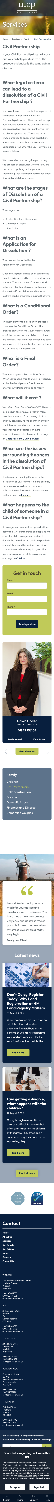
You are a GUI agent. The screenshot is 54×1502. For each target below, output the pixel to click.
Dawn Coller (27, 721)
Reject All (39, 1487)
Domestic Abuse (17, 802)
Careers (6, 1257)
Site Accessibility (11, 1435)
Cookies (36, 1439)
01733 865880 (10, 1389)
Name (10, 580)
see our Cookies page (27, 1475)
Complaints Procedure (32, 1435)
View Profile (39, 739)
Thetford (8, 1401)
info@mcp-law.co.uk (14, 1298)
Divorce (12, 797)
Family (27, 39)
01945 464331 (10, 1293)
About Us (7, 1236)
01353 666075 (10, 1326)
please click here (42, 1478)
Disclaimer (8, 1439)
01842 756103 (27, 730)
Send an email (15, 739)
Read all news (27, 1173)
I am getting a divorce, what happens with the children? (26, 1103)
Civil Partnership (18, 787)
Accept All (15, 1487)
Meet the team (27, 751)
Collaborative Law (19, 792)
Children (20, 558)
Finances (26, 495)
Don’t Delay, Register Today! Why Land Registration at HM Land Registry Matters (26, 1001)
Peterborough (11, 1368)
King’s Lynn (8, 1338)
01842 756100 (10, 1420)
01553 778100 (10, 1356)
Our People (8, 1245)
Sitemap (46, 1439)
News (5, 1253)
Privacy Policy (23, 1439)
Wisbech (7, 1275)
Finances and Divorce (21, 807)
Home (5, 39)
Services (16, 39)
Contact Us (8, 1261)
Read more (18, 1052)
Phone (10, 606)
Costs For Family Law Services (22, 438)
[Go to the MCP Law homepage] (27, 8)
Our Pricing (8, 1249)
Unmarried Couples (20, 813)
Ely (4, 1305)
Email (10, 593)
